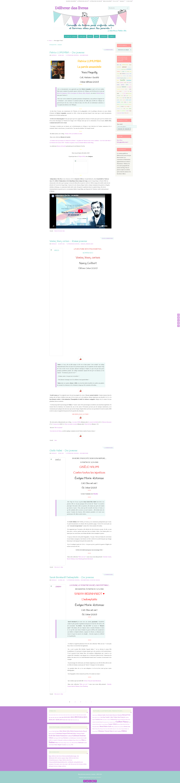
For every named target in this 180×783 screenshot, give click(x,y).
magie (118, 93)
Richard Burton (100, 93)
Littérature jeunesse (96, 1)
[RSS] (178, 320)
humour (124, 86)
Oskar (63, 230)
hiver (130, 84)
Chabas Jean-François (119, 717)
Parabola (92, 777)
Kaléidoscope (73, 738)
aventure (129, 69)
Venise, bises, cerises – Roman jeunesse (68, 241)
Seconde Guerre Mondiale (123, 104)
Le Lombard (54, 740)
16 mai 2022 (61, 55)
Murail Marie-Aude (105, 726)
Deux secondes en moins (71, 424)
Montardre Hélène (95, 726)
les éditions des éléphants (68, 740)
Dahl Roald (119, 719)
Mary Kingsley (86, 93)
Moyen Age (129, 93)
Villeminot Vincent (103, 731)
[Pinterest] (178, 326)
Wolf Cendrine (118, 731)
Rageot (65, 742)
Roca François (100, 728)
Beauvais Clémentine (117, 715)
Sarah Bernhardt (89, 559)
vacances (130, 108)
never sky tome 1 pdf (65, 764)
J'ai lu (69, 738)
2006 (56, 717)
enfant (127, 75)
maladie (120, 93)
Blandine (95, 494)
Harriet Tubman (71, 559)
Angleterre (129, 67)
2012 (72, 717)
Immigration (123, 89)
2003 (49, 717)
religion (125, 102)
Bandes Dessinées (71, 1)
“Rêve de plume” (58, 427)
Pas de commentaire (107, 238)
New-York (129, 95)
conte (126, 71)
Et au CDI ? (116, 1)
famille (122, 80)
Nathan (52, 742)
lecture (118, 91)
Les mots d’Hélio (76, 422)
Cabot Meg (102, 717)
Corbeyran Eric (113, 719)
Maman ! (122, 1)
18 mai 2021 (61, 453)
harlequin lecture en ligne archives (57, 766)
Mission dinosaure (106, 422)
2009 (62, 717)
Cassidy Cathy (109, 717)
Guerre (130, 82)
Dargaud (64, 733)
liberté (120, 91)
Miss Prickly (127, 724)
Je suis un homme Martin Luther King (84, 142)
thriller (127, 108)
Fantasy (118, 82)
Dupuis (82, 733)
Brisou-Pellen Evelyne (96, 717)
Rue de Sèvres (75, 742)
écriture (121, 75)
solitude (125, 106)
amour (124, 67)
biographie (118, 71)
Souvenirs (118, 108)
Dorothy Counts (107, 556)
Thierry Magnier (57, 744)
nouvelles (120, 97)
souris (130, 106)
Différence (124, 73)
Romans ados (89, 243)
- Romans (82, 243)
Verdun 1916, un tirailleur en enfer (73, 133)
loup (128, 91)
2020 (64, 719)
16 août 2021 (61, 243)
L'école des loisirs (79, 738)
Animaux (119, 69)
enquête (118, 77)
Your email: (120, 124)
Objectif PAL (82, 156)
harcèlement (122, 84)
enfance (124, 75)
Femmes (125, 82)
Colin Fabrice (105, 719)
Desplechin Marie (124, 719)
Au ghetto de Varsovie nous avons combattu (88, 140)
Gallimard (70, 735)
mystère (122, 95)
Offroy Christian (115, 726)
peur (130, 97)
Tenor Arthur (119, 728)
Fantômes (121, 82)
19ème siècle (119, 64)
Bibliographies (107, 1)
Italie (128, 89)
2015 (85, 717)
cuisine (118, 73)
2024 (74, 719)
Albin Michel (62, 731)
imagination (118, 89)
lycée (130, 91)
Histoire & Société (61, 146)
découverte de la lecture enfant (78, 764)
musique (118, 95)
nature (125, 95)
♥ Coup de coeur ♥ (95, 580)
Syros (52, 744)
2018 (57, 720)
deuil (120, 73)
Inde (126, 89)
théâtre (124, 108)
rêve (127, 102)
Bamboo (81, 731)
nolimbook (70, 762)
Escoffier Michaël (99, 722)
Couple (130, 71)
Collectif (108, 719)
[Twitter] (178, 317)
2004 (51, 717)
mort (127, 93)
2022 (69, 719)
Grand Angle (55, 738)
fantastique (128, 80)
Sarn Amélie (110, 728)
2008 (60, 717)
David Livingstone (62, 93)
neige (127, 95)
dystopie (127, 73)
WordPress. (98, 777)
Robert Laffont (69, 742)
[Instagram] (178, 323)
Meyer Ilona (123, 724)
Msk (85, 740)
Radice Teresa (95, 728)
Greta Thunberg (79, 559)
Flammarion (63, 735)
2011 (68, 717)
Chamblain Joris (98, 719)
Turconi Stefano (124, 728)
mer (122, 93)
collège (123, 71)
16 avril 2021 (61, 580)
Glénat (51, 738)
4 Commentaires (108, 49)
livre (123, 91)
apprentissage (123, 69)
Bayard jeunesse (52, 733)
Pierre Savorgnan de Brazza (75, 93)
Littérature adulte (83, 1)
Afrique (130, 64)
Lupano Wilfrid (112, 724)
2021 (67, 719)
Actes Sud (50, 731)
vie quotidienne (123, 110)
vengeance (118, 110)
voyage (130, 110)
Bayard (85, 731)
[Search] (127, 8)
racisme (122, 102)
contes (128, 71)
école (130, 73)
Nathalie (54, 55)
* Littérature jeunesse (72, 55)
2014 (81, 717)
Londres (125, 91)
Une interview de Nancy (56, 431)
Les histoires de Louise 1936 (57, 142)
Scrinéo (85, 742)
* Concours (129, 1)
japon (130, 89)
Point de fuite (88, 424)
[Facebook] (178, 315)
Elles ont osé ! (82, 556)
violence (127, 110)
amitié (119, 67)
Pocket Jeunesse (61, 742)
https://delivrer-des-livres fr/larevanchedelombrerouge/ (62, 756)
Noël (117, 97)
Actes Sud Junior (55, 731)
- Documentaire (83, 55)
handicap (118, 84)
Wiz (72, 744)
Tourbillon (64, 744)
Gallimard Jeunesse (79, 735)
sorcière (128, 106)
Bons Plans (119, 140)
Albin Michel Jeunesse (73, 731)
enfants (130, 75)
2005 (53, 717)
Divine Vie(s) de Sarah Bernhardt (92, 680)
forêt (127, 82)
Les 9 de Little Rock (105, 140)
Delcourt (70, 733)
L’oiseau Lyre (56, 424)
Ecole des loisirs (54, 735)
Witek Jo (112, 731)
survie (122, 108)
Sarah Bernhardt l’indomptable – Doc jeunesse (72, 577)
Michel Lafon (78, 740)
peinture (128, 97)
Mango (74, 740)
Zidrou (124, 731)
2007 (58, 717)
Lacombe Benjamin (105, 724)
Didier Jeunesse (77, 733)
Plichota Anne (127, 726)
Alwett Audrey (109, 715)
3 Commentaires (108, 447)
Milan (83, 740)
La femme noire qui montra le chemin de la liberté (62, 140)
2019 (61, 720)
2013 (77, 717)
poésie (118, 99)
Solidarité (122, 106)
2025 (76, 719)
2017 (53, 719)
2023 (72, 719)
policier (121, 99)
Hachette (65, 738)
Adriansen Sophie (101, 715)
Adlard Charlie (94, 715)
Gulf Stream (60, 738)
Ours (123, 97)
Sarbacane (80, 742)
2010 (65, 717)
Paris (125, 97)
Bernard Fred (126, 715)
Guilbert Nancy (122, 722)
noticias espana (61, 758)
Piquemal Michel (121, 726)
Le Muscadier (59, 740)
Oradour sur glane (69, 142)
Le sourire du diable (93, 422)
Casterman (58, 733)
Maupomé (118, 724)
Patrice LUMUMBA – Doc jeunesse (67, 52)
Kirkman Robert (98, 724)
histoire (127, 84)
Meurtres (124, 93)
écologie (118, 75)
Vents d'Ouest (69, 744)
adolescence (125, 64)
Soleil (50, 744)
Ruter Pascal (106, 728)
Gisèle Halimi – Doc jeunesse (63, 450)
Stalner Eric (115, 728)
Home (50, 40)
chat (121, 71)
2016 (50, 720)
